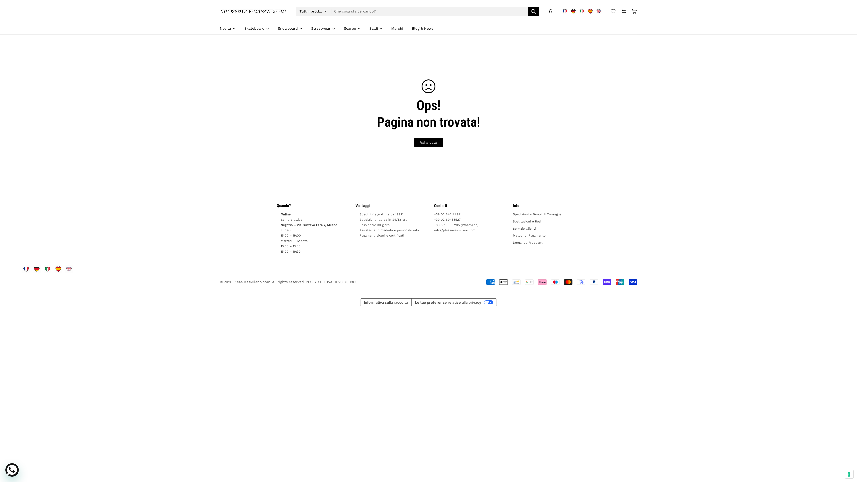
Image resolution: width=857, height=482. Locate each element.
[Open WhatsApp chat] (12, 470)
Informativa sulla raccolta (386, 302)
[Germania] (573, 11)
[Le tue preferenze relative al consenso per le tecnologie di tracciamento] (849, 474)
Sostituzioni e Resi (527, 221)
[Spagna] (590, 11)
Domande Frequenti (528, 242)
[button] (634, 11)
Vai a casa (428, 142)
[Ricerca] (533, 11)
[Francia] (565, 11)
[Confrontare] (623, 11)
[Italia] (582, 11)
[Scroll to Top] (848, 458)
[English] (599, 11)
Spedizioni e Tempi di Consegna (537, 214)
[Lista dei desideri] (613, 11)
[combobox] (417, 11)
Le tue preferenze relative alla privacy (448, 302)
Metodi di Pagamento (529, 235)
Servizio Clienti (524, 228)
